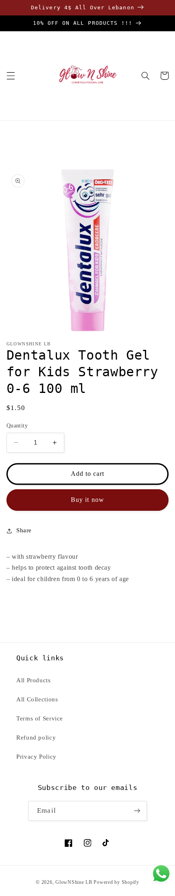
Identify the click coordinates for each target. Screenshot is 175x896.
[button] (10, 75)
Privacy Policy (36, 756)
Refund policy (36, 737)
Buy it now (87, 499)
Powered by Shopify (116, 882)
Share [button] (24, 530)
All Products (33, 680)
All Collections (37, 699)
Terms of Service (39, 718)
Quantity (17, 426)
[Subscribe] (136, 811)
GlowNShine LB (73, 882)
